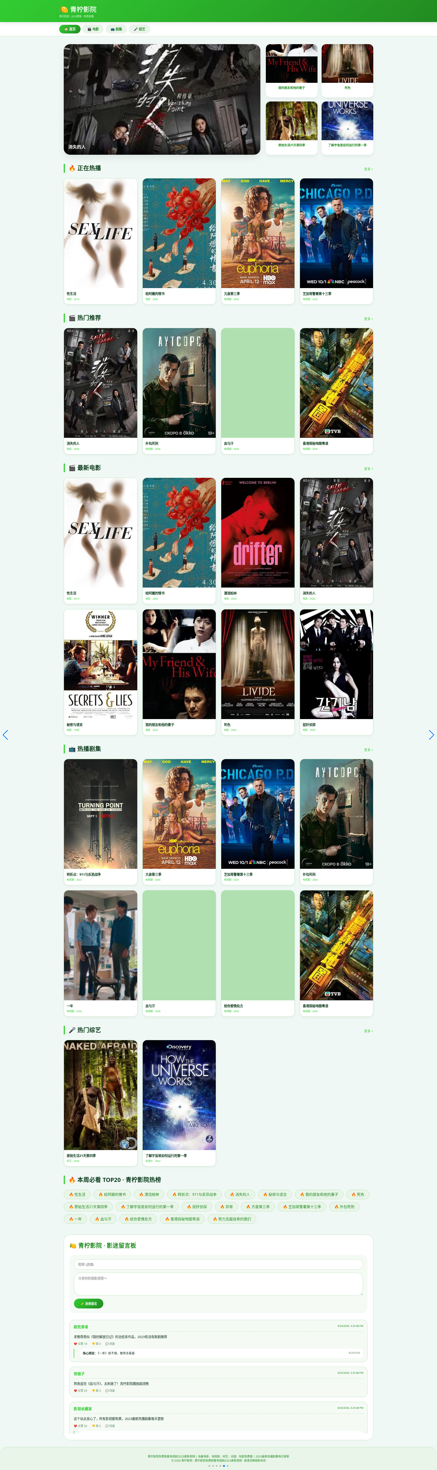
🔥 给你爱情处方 (138, 1219)
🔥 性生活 (77, 1194)
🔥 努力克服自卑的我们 (232, 1219)
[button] (209, 1466)
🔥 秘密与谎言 (275, 1194)
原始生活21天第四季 (291, 145)
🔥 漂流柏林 (149, 1194)
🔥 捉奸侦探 (197, 1206)
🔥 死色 (357, 1194)
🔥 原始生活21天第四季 (88, 1206)
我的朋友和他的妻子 (291, 88)
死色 (348, 88)
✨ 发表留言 (88, 1303)
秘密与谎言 (79, 147)
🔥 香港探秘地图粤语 (182, 1219)
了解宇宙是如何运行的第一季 (347, 145)
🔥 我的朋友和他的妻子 (319, 1194)
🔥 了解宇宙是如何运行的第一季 (147, 1206)
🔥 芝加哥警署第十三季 (302, 1206)
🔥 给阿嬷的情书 (112, 1194)
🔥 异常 (226, 1206)
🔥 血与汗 (103, 1219)
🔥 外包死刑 (344, 1206)
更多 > (368, 169)
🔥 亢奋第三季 (258, 1206)
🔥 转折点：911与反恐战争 (194, 1194)
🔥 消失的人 (240, 1194)
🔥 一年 (75, 1219)
